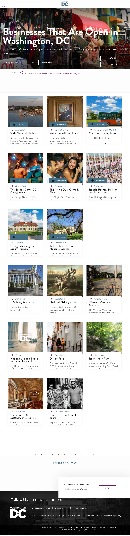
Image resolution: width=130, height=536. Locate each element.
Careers (86, 527)
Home (31, 74)
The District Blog (81, 508)
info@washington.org (112, 515)
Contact (103, 527)
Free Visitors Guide (42, 508)
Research (112, 527)
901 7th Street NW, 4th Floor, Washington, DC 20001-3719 (56, 515)
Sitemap (94, 527)
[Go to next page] (94, 454)
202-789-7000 (92, 515)
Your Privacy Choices (61, 527)
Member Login (62, 508)
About (78, 527)
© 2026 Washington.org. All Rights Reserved (78, 530)
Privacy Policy (46, 527)
